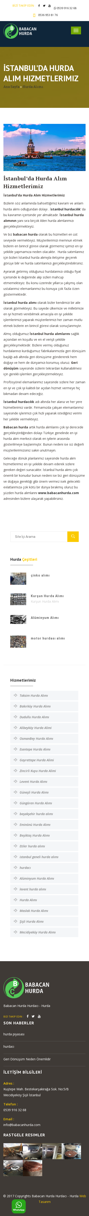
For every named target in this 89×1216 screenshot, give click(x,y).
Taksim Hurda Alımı (34, 695)
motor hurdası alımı (48, 638)
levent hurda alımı (33, 889)
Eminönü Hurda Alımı (35, 824)
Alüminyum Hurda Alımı (37, 878)
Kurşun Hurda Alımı (47, 596)
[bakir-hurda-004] (13, 1168)
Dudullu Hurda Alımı (34, 717)
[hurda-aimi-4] (13, 1151)
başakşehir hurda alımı (36, 814)
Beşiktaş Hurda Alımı (35, 835)
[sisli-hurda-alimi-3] (32, 1168)
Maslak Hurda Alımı (34, 911)
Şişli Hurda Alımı (32, 921)
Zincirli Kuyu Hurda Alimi (38, 771)
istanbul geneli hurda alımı (39, 857)
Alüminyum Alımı (45, 618)
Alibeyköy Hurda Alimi (36, 728)
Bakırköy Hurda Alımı (35, 706)
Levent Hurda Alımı (33, 781)
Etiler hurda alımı (32, 846)
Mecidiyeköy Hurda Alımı (38, 932)
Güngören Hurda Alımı (36, 803)
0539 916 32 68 (66, 8)
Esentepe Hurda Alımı (35, 749)
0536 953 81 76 (48, 15)
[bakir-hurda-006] (52, 1151)
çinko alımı (40, 575)
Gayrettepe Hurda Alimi (37, 760)
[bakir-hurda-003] (71, 1151)
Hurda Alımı (33, 86)
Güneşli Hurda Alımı (34, 792)
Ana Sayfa (11, 86)
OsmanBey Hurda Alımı (36, 738)
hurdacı (25, 867)
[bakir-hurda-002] (32, 1151)
